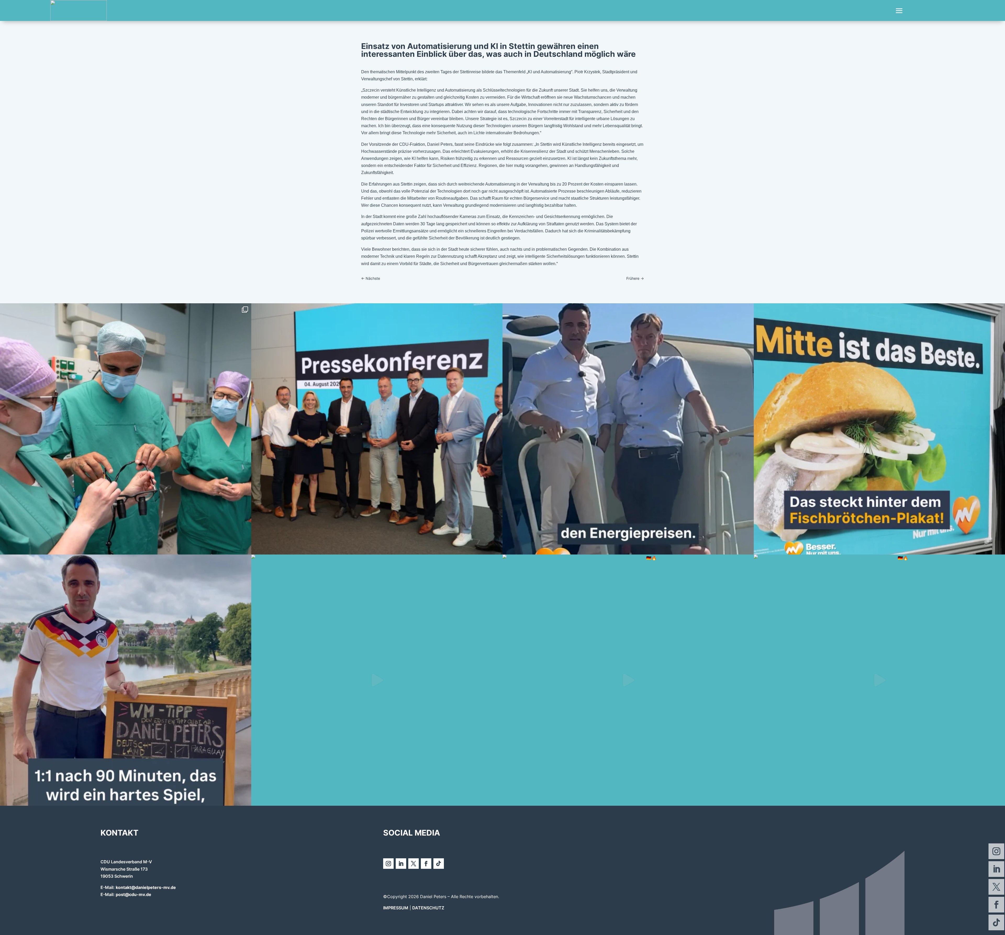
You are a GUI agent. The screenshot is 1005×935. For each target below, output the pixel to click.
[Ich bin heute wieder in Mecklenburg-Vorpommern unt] (376, 680)
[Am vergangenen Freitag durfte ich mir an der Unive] (125, 429)
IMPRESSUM (395, 907)
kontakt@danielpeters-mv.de (146, 887)
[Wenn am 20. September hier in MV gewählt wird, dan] (879, 429)
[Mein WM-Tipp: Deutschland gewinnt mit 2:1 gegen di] (879, 680)
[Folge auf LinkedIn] (996, 869)
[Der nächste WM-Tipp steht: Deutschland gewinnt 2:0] (628, 680)
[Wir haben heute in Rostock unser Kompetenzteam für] (376, 429)
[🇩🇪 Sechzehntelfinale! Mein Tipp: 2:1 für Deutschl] (125, 680)
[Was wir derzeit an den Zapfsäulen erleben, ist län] (628, 429)
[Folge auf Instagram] (996, 851)
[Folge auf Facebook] (996, 904)
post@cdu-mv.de (133, 894)
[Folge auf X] (996, 887)
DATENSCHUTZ (428, 907)
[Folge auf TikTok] (996, 922)
